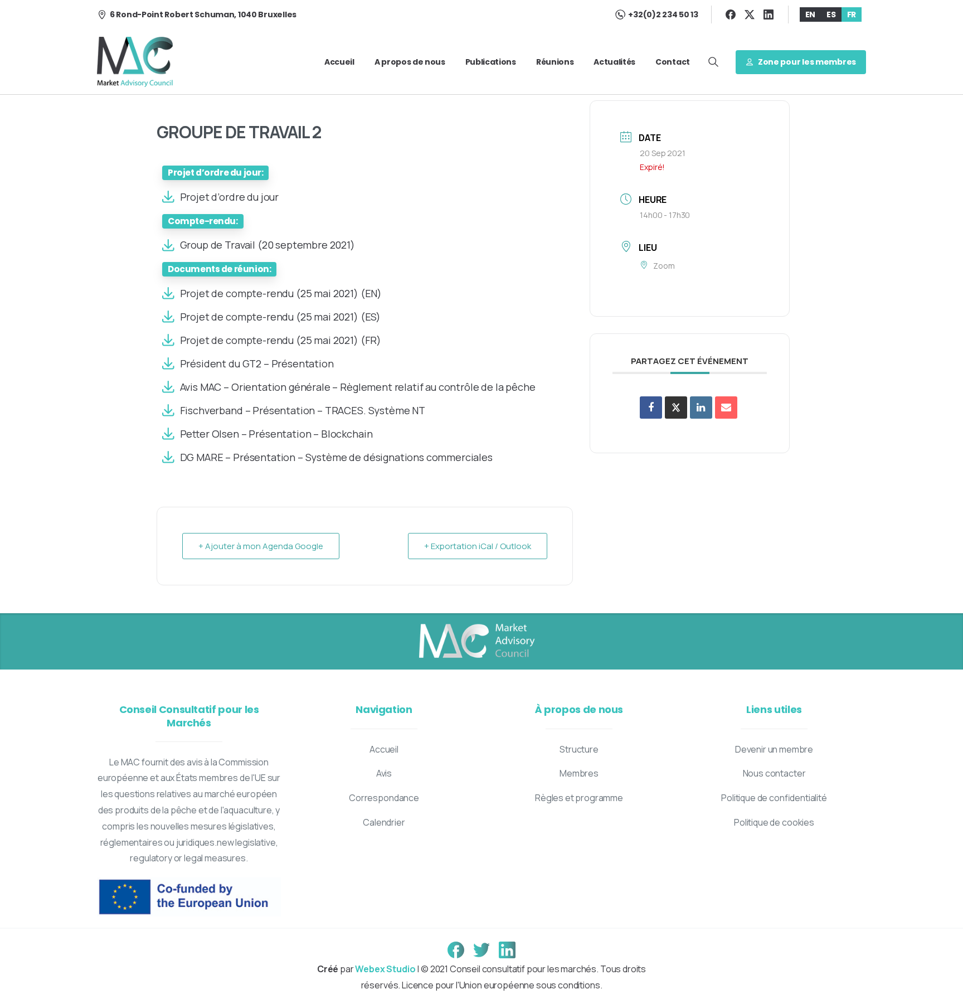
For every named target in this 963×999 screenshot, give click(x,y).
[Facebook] (731, 14)
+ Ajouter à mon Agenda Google (260, 546)
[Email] (726, 407)
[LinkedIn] (768, 14)
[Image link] (476, 642)
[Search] (713, 62)
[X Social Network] (676, 407)
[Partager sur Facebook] (651, 407)
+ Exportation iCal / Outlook (477, 546)
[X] (750, 14)
